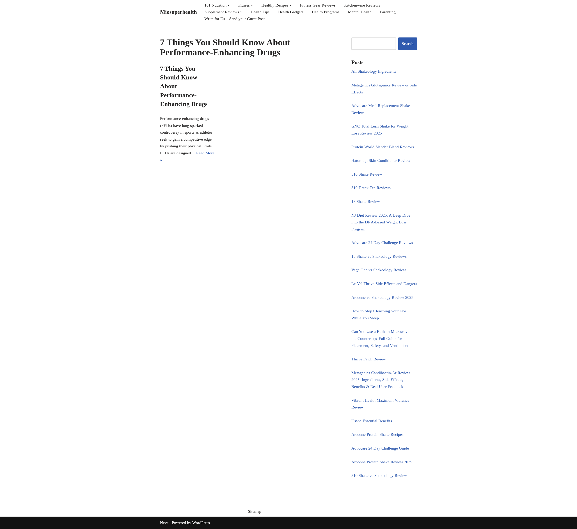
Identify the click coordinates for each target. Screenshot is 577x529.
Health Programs (325, 12)
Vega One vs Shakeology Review (378, 270)
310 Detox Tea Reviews (371, 188)
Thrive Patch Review (368, 359)
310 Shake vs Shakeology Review (379, 475)
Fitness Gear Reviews (318, 5)
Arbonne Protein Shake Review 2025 (381, 462)
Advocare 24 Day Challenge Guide (380, 448)
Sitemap (254, 511)
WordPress (201, 522)
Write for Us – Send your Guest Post (234, 18)
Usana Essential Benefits (371, 421)
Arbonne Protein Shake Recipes (377, 434)
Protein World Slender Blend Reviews (382, 147)
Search (408, 43)
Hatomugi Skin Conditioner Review (380, 160)
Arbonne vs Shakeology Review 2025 (382, 297)
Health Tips (260, 12)
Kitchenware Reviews (362, 5)
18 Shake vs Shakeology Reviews (379, 256)
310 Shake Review (366, 174)
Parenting (388, 12)
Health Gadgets (290, 12)
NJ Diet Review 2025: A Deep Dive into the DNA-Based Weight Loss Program (380, 222)
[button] (229, 5)
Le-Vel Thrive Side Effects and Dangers (384, 283)
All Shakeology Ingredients (373, 71)
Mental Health (359, 12)
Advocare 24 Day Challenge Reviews (382, 242)
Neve (164, 522)
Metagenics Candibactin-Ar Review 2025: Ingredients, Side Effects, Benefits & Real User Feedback (380, 380)
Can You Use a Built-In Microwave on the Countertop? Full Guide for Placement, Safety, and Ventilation (382, 338)
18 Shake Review (365, 201)
